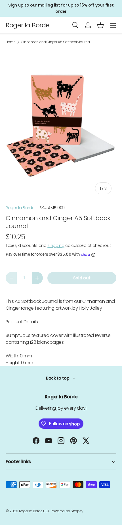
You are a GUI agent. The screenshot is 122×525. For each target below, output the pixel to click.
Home (11, 42)
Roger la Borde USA (34, 511)
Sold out (82, 278)
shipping (55, 245)
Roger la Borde (20, 208)
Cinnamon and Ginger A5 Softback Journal (56, 42)
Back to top (58, 378)
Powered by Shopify (67, 511)
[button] (100, 25)
